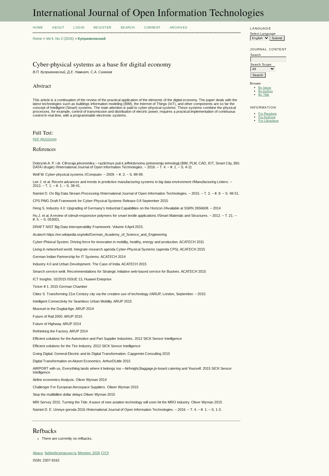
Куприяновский (92, 38)
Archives (179, 27)
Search (127, 27)
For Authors (266, 117)
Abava (38, 453)
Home (38, 27)
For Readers (267, 113)
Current (152, 27)
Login (78, 27)
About (58, 27)
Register (102, 27)
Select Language (263, 33)
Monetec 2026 (89, 453)
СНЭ (105, 453)
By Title (263, 94)
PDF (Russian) (45, 139)
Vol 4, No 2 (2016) (60, 38)
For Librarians (268, 120)
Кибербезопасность (61, 453)
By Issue (264, 87)
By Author (265, 91)
